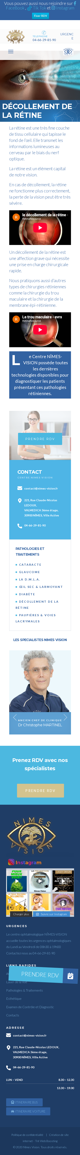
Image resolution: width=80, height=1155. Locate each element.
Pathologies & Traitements (24, 990)
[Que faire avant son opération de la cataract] (63, 904)
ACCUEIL (13, 974)
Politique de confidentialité (27, 1135)
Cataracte (30, 564)
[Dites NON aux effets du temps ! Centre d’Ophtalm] (63, 881)
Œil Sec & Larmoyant (41, 586)
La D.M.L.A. (29, 579)
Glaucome (29, 572)
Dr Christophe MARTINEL (40, 725)
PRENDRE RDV (40, 791)
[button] (24, 1102)
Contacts (12, 1015)
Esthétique (14, 998)
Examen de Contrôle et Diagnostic (30, 1007)
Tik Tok (39, 7)
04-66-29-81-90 (44, 40)
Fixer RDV (40, 15)
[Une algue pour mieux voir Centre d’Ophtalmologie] (16, 881)
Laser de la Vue (16, 982)
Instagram (64, 7)
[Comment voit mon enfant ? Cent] (40, 904)
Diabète (27, 594)
